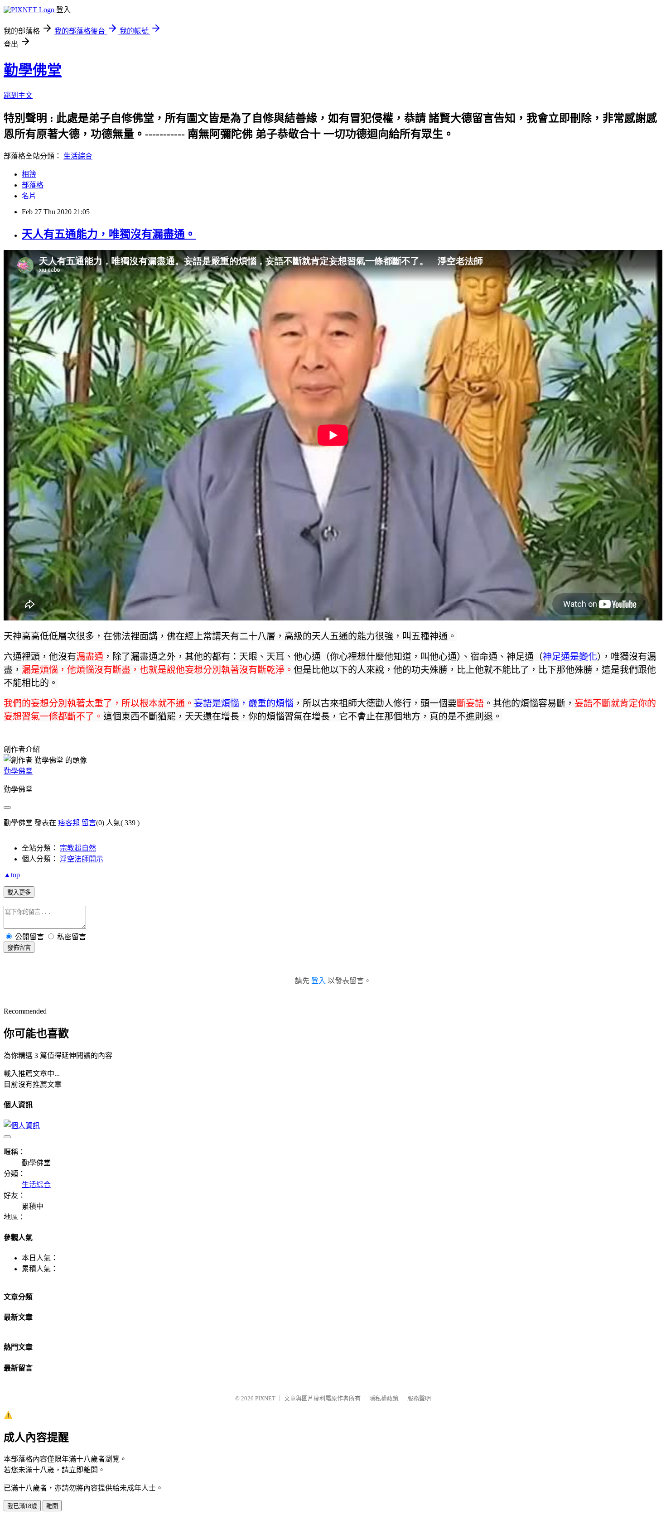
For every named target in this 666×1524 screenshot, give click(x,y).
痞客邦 (69, 823)
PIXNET (265, 1398)
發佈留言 (19, 947)
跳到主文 (18, 95)
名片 (29, 196)
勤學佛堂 (33, 70)
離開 (52, 1506)
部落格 (32, 185)
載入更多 (19, 892)
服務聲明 (419, 1398)
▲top (12, 875)
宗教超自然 (78, 848)
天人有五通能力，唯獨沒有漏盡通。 (109, 234)
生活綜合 (77, 156)
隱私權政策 (384, 1398)
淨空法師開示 (81, 859)
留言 (89, 823)
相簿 (29, 174)
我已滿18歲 (22, 1506)
